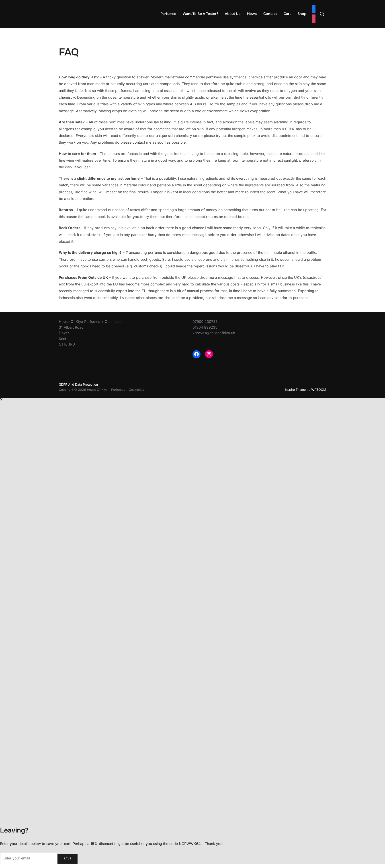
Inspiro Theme (295, 389)
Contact (270, 13)
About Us (232, 13)
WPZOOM (318, 389)
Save (67, 858)
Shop (301, 13)
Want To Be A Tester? (200, 13)
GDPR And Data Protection (78, 384)
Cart (287, 13)
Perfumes (168, 13)
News (252, 13)
